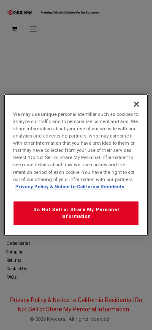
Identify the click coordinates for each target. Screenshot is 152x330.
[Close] (136, 104)
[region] (76, 165)
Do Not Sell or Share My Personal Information (76, 212)
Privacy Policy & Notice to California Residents (70, 187)
